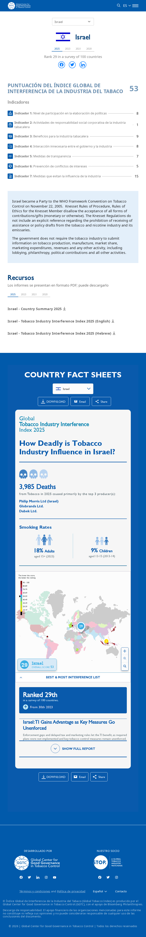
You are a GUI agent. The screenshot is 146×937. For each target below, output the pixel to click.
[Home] (20, 6)
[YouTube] (55, 877)
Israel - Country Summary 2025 (35, 309)
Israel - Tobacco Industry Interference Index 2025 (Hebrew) (60, 333)
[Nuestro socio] (108, 862)
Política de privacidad (71, 891)
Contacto (121, 891)
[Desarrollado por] (38, 862)
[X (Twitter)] (29, 877)
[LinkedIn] (38, 877)
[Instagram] (46, 877)
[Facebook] (21, 877)
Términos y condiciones (34, 891)
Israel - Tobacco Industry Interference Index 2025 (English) (59, 321)
